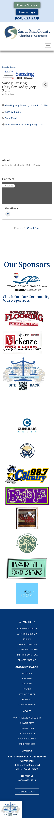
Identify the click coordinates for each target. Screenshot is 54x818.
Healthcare (27, 684)
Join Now (27, 639)
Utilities (27, 689)
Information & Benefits (27, 628)
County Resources (27, 739)
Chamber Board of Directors (27, 718)
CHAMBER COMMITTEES (27, 644)
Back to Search (9, 67)
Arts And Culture (27, 694)
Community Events (27, 704)
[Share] (45, 84)
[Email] (7, 214)
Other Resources (27, 744)
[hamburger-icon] (48, 45)
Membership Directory (27, 634)
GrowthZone (33, 228)
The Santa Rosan (27, 733)
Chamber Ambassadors (27, 649)
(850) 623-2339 (27, 18)
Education (27, 678)
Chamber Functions (27, 660)
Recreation (27, 699)
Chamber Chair (27, 728)
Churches (27, 673)
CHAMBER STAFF (27, 723)
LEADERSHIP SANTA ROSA (27, 655)
